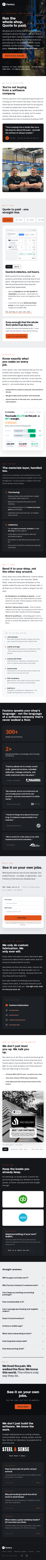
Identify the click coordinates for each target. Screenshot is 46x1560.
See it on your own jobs (14, 56)
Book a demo (23, 1407)
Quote (8, 220)
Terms (38, 1551)
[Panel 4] (24, 1140)
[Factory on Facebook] (21, 1555)
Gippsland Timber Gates (19, 1149)
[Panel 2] (20, 1140)
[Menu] (42, 3)
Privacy (31, 1551)
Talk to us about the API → (19, 1250)
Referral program (20, 1551)
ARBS (5, 1149)
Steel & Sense (7, 1551)
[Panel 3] (22, 1140)
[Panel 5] (26, 1140)
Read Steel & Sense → (18, 1456)
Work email (8, 908)
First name (8, 899)
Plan (19, 220)
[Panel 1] (18, 1140)
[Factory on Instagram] (26, 1555)
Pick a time (23, 918)
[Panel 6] (27, 1140)
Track (30, 220)
